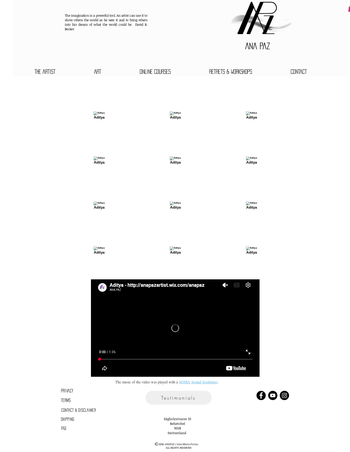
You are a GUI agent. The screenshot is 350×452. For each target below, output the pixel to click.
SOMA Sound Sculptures (198, 381)
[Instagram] (284, 395)
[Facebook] (261, 395)
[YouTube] (272, 395)
